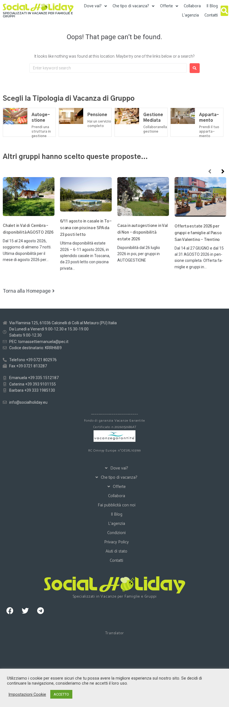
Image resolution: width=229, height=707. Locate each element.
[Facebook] (10, 611)
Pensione (97, 115)
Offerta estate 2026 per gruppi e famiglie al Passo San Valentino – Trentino (198, 233)
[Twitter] (25, 611)
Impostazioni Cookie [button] (27, 694)
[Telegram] (40, 611)
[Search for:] (108, 68)
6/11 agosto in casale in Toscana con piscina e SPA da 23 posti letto (86, 228)
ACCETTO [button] (61, 694)
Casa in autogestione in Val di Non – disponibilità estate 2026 (142, 232)
